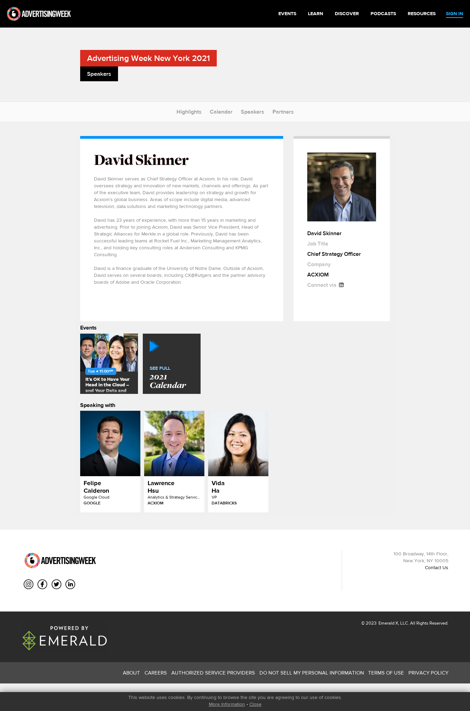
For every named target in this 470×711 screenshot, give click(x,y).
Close (255, 704)
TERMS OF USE (386, 673)
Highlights (189, 112)
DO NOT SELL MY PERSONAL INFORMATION (311, 673)
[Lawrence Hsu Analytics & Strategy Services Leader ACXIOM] (174, 443)
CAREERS (156, 673)
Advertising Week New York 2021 (148, 58)
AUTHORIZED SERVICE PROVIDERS (213, 673)
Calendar (221, 112)
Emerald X (387, 623)
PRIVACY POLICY (428, 673)
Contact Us (436, 567)
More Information (227, 704)
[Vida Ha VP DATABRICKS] (238, 443)
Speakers (252, 112)
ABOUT (131, 673)
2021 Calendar (168, 378)
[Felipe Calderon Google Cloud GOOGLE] (110, 443)
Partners (283, 112)
